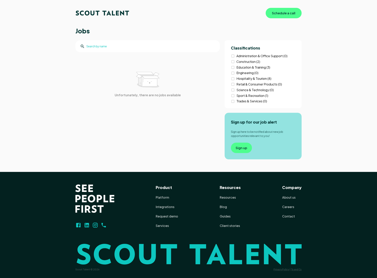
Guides (225, 216)
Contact (288, 216)
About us (289, 197)
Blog (223, 207)
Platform (162, 197)
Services (162, 226)
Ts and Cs (296, 269)
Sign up (241, 148)
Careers (288, 207)
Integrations (165, 207)
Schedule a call (283, 13)
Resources (230, 187)
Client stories (230, 226)
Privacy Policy (281, 269)
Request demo (167, 216)
